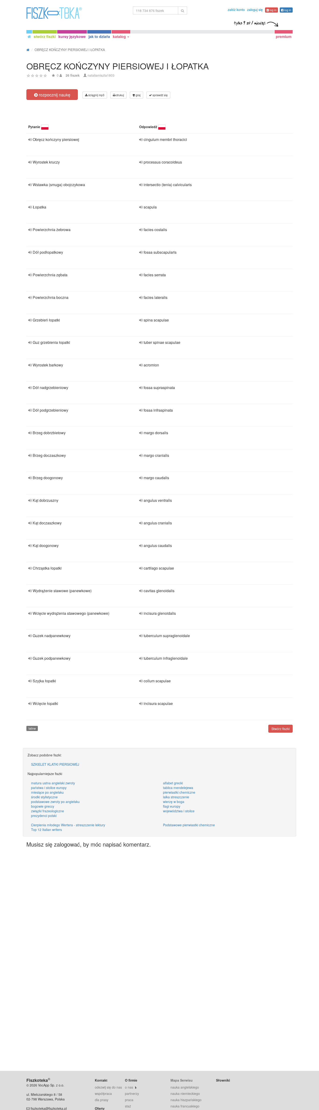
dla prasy (101, 1099)
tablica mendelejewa (178, 787)
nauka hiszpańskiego (186, 1099)
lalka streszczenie (176, 797)
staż (128, 1106)
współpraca (103, 1093)
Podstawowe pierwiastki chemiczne (189, 825)
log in (272, 10)
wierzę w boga (173, 801)
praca (129, 1099)
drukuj (119, 95)
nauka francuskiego (184, 1106)
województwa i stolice (179, 811)
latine (32, 728)
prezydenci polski (44, 815)
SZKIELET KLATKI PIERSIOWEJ (55, 764)
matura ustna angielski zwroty (53, 783)
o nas (129, 1087)
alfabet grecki (173, 783)
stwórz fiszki (45, 36)
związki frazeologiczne (47, 811)
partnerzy (132, 1093)
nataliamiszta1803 (101, 75)
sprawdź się (160, 95)
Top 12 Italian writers (46, 829)
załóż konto (236, 9)
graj (138, 95)
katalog (120, 36)
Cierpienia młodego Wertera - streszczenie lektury (68, 825)
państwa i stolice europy (49, 787)
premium (283, 36)
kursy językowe (72, 36)
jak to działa (99, 36)
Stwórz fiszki (280, 728)
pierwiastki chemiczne (179, 792)
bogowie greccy (42, 806)
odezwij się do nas (108, 1087)
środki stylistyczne (44, 797)
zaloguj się (255, 9)
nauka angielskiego (184, 1087)
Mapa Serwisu (181, 1080)
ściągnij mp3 (96, 95)
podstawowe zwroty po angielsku (55, 801)
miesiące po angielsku (47, 792)
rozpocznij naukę (54, 95)
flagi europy (171, 806)
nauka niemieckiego (185, 1093)
